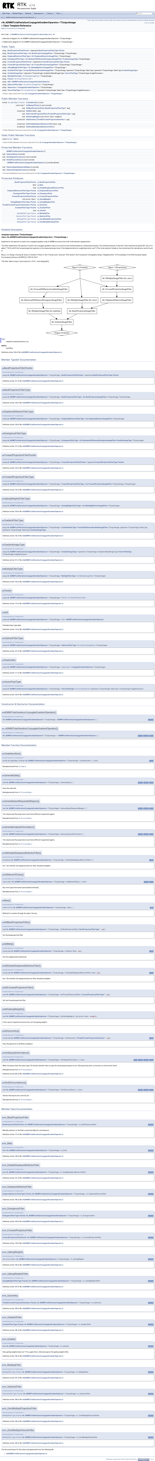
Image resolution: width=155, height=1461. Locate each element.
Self (29, 79)
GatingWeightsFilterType (17, 67)
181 (16, 1378)
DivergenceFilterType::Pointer (24, 193)
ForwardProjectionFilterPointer (19, 62)
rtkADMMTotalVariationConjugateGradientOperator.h (32, 34)
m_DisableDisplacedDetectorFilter (50, 188)
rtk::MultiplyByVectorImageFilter (40, 67)
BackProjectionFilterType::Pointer (51, 50)
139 (16, 511)
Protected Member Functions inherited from (39, 173)
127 (16, 651)
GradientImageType (70, 59)
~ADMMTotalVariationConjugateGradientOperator (25, 163)
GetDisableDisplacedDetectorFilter (39, 127)
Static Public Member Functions (118, 20)
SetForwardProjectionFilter (36, 114)
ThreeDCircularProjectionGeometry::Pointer (19, 205)
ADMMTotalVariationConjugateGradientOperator (20, 17)
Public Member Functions (102, 20)
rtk (2, 17)
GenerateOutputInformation (17, 170)
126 (16, 582)
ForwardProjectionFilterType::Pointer (55, 62)
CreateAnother (31, 102)
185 (16, 1330)
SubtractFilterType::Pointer (26, 216)
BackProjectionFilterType (17, 53)
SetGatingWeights (33, 117)
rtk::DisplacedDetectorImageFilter (44, 56)
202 (16, 1074)
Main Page (6, 13)
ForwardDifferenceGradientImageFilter (38, 70)
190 (16, 1156)
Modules (28, 13)
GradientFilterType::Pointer (25, 208)
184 (16, 1221)
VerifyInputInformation (15, 157)
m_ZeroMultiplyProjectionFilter (49, 219)
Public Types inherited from (33, 94)
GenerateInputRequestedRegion (18, 167)
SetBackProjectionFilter (35, 108)
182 (16, 1421)
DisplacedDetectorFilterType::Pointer (21, 191)
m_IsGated (41, 210)
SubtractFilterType (14, 84)
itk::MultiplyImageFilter (31, 76)
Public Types (90, 20)
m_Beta (40, 185)
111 (16, 673)
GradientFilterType (14, 70)
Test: (3, 339)
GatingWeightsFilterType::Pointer (23, 202)
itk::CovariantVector (29, 90)
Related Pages (18, 13)
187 (16, 1287)
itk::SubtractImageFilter (32, 84)
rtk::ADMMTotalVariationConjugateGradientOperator (27, 375)
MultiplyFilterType (14, 76)
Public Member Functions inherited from (37, 130)
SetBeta (29, 111)
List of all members (149, 23)
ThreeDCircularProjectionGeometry (50, 119)
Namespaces (39, 14)
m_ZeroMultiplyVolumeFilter (48, 222)
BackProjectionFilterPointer (18, 50)
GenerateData (11, 154)
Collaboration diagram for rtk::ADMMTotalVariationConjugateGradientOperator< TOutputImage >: (38, 42)
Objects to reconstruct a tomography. (13, 28)
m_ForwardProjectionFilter (47, 196)
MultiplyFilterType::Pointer (26, 213)
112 (16, 603)
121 (16, 381)
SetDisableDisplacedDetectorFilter (39, 124)
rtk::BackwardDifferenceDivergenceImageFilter (43, 59)
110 (16, 629)
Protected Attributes (149, 20)
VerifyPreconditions (14, 160)
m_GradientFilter (43, 208)
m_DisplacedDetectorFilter (47, 191)
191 (16, 1178)
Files (59, 14)
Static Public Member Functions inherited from (40, 142)
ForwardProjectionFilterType (18, 65)
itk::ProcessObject (25, 792)
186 (16, 1200)
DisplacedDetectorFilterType (18, 56)
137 (16, 446)
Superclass (11, 87)
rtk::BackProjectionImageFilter (40, 53)
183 (16, 1443)
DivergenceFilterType (15, 59)
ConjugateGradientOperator (28, 87)
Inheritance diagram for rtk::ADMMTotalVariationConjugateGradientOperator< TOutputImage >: (37, 38)
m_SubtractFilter (43, 216)
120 (16, 403)
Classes (50, 14)
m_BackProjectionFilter (46, 182)
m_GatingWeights (44, 199)
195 (16, 1356)
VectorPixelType (71, 73)
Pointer (10, 79)
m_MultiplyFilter (43, 213)
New (15, 139)
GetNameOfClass (32, 105)
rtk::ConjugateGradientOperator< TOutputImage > (44, 94)
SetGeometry (31, 119)
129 (16, 695)
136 (16, 536)
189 (16, 1308)
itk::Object (22, 766)
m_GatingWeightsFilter (46, 202)
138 (16, 424)
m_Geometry (42, 205)
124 (16, 468)
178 (16, 1243)
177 (16, 1134)
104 (14, 352)
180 (16, 1399)
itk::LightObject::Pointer (16, 102)
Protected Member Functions (135, 20)
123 (16, 490)
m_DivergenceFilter (44, 193)
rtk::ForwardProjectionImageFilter (44, 65)
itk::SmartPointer (21, 79)
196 (16, 1265)
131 (16, 560)
